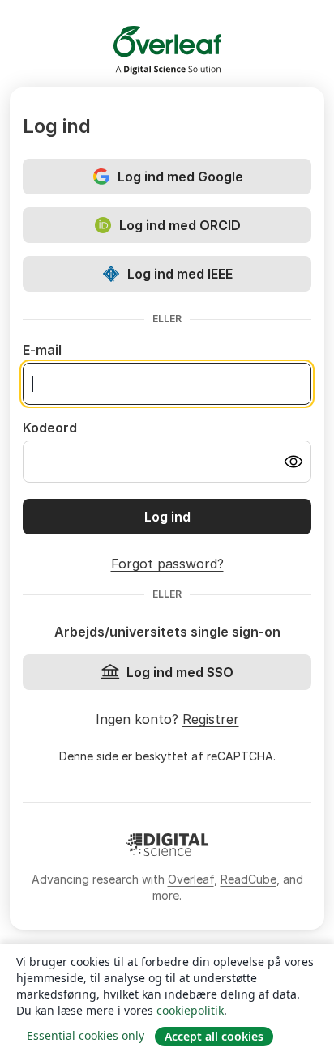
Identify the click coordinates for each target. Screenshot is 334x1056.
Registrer (210, 719)
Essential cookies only (85, 1035)
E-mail (42, 350)
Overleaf (191, 879)
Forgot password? (167, 564)
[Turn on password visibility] (293, 462)
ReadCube (248, 879)
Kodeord (50, 427)
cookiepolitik (190, 1010)
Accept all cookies (214, 1036)
